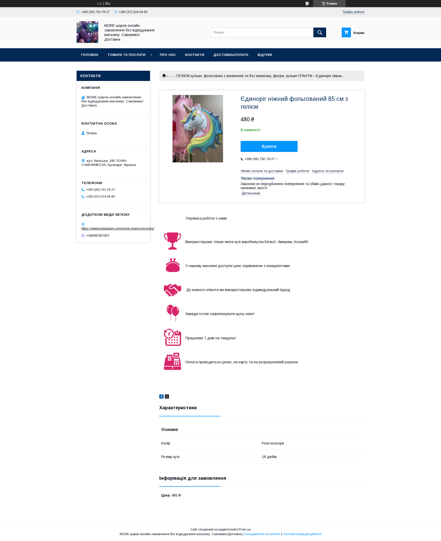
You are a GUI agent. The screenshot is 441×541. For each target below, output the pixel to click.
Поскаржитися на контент (262, 534)
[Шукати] (319, 32)
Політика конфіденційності (302, 534)
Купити (269, 146)
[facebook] (161, 397)
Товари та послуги (126, 55)
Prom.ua (245, 529)
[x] (167, 397)
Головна (89, 55)
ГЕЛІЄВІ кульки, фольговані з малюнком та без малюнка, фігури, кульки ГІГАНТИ (244, 76)
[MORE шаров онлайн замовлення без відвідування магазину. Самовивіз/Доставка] (87, 42)
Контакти (194, 55)
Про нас (168, 55)
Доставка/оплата (230, 55)
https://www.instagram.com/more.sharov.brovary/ (117, 228)
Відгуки (265, 55)
